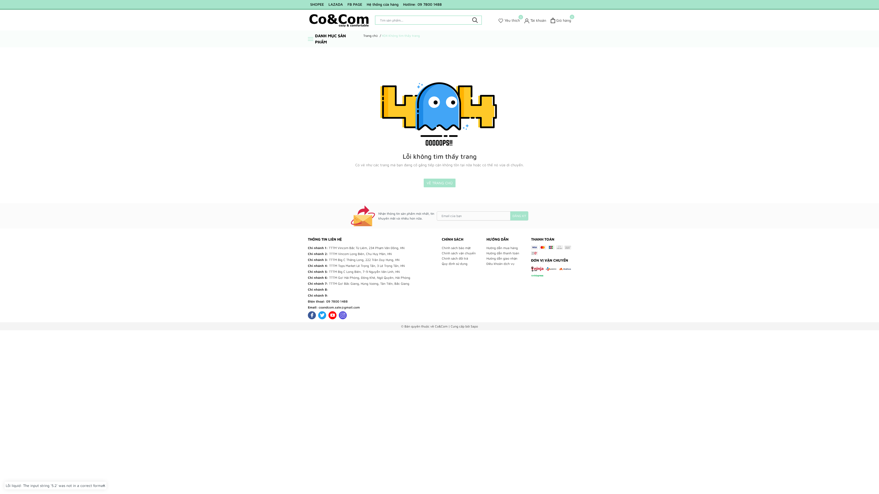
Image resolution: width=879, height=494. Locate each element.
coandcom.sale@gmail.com (339, 307)
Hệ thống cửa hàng (383, 4)
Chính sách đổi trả (455, 258)
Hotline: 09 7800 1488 (422, 4)
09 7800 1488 (337, 301)
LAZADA (335, 4)
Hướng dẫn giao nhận (501, 258)
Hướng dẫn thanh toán (502, 253)
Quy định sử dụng (454, 264)
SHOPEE (317, 4)
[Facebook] (312, 315)
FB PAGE (354, 4)
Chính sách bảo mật (456, 248)
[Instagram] (343, 315)
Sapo (474, 326)
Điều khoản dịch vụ (500, 264)
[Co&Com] (339, 20)
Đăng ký (519, 216)
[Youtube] (332, 315)
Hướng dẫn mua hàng (502, 248)
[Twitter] (322, 315)
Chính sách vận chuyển (459, 253)
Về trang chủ (440, 183)
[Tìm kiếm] (475, 20)
